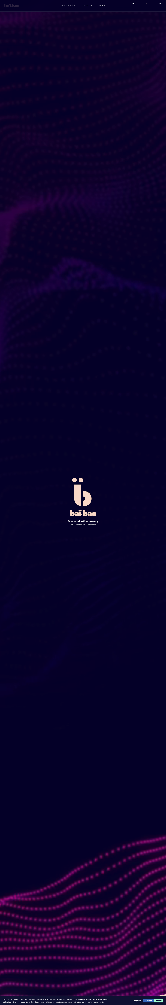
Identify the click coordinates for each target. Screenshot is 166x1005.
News (102, 6)
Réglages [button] (137, 1000)
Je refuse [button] (148, 1000)
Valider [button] (159, 1000)
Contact (87, 6)
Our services (68, 6)
